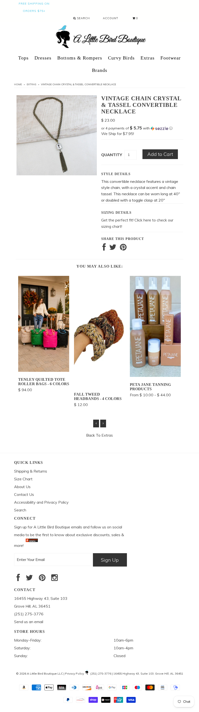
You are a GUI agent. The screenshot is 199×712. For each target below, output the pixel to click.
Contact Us (24, 494)
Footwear (170, 57)
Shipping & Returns (30, 471)
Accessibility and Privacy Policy (41, 502)
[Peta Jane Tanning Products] (155, 375)
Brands (99, 70)
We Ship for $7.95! (117, 133)
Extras (148, 57)
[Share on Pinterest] (123, 248)
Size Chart (23, 478)
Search (83, 18)
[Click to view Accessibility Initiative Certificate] (32, 545)
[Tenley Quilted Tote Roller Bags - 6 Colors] (43, 370)
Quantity (111, 154)
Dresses (42, 57)
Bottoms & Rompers (79, 57)
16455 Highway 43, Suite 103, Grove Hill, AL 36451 (148, 673)
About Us (22, 486)
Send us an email (28, 621)
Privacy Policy (74, 673)
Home (18, 84)
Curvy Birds (121, 57)
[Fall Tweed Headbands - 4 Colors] (99, 385)
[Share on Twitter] (112, 248)
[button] (142, 128)
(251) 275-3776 (100, 673)
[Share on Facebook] (104, 248)
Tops (23, 57)
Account (110, 18)
